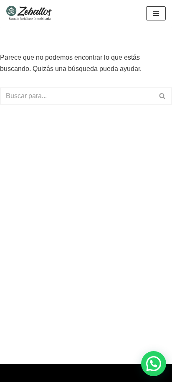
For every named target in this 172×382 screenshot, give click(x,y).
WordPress (114, 373)
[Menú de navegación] (156, 13)
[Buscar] (162, 96)
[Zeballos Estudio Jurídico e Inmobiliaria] (31, 13)
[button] (153, 363)
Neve (50, 373)
